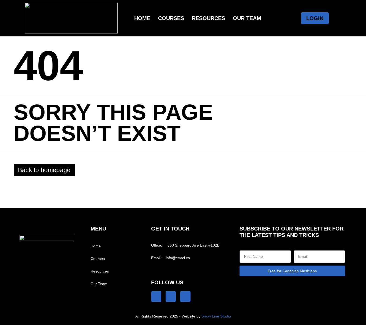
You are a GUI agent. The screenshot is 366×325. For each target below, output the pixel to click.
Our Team (247, 18)
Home (142, 18)
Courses (171, 18)
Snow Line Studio (216, 316)
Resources (208, 18)
